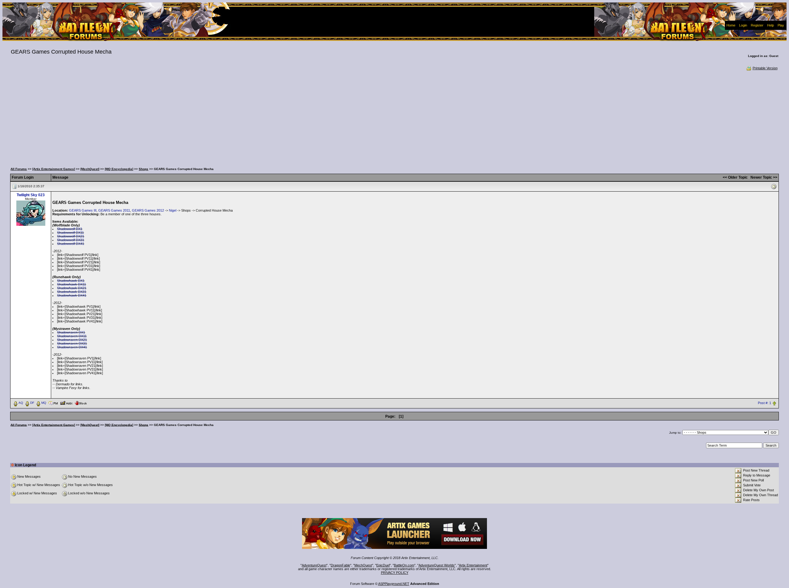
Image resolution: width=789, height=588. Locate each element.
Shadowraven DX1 (71, 332)
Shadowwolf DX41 (70, 243)
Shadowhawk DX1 (70, 280)
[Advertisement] (394, 117)
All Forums (18, 169)
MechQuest (363, 565)
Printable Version (765, 68)
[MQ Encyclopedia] (119, 169)
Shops (143, 169)
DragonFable (340, 565)
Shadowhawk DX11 (71, 284)
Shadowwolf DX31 (70, 240)
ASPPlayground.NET (393, 584)
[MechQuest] (89, 169)
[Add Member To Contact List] (66, 402)
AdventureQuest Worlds (437, 565)
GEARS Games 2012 (148, 210)
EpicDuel (383, 565)
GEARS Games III (82, 210)
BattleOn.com (404, 565)
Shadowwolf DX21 (70, 236)
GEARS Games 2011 (114, 210)
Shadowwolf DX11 (70, 232)
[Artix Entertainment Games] (53, 169)
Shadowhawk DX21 (71, 288)
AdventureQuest (314, 565)
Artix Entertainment (473, 565)
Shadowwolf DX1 (69, 229)
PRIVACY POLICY (394, 572)
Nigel (172, 210)
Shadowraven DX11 (72, 336)
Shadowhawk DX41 (71, 295)
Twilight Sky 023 (31, 195)
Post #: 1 (764, 403)
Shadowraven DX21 (72, 340)
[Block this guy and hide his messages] (80, 402)
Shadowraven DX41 (72, 347)
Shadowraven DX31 (72, 343)
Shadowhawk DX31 (71, 292)
